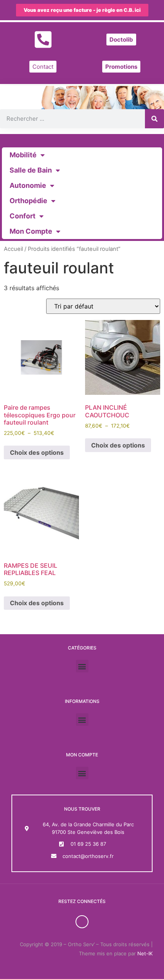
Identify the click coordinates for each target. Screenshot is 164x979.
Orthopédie (28, 201)
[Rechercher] (154, 118)
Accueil (13, 249)
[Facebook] (82, 921)
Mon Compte (31, 231)
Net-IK (145, 953)
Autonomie (28, 185)
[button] (82, 666)
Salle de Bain (31, 170)
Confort (22, 216)
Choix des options (37, 452)
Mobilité (23, 155)
